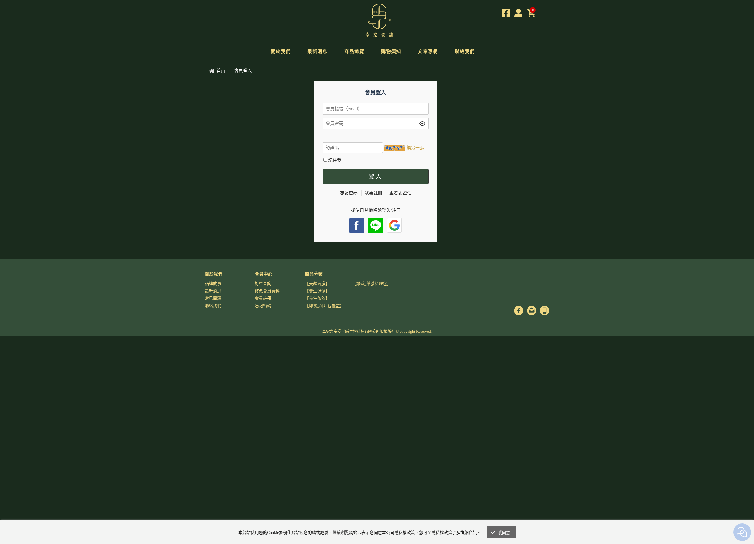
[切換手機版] (544, 310)
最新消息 (317, 51)
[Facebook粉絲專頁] (518, 310)
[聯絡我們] (531, 310)
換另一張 (415, 147)
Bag (531, 13)
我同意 (504, 532)
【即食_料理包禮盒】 (324, 306)
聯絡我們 (465, 51)
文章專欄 (428, 51)
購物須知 (391, 51)
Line (375, 225)
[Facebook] (506, 13)
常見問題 (213, 298)
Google (394, 225)
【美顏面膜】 (317, 283)
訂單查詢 (263, 283)
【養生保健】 (317, 291)
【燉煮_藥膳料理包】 (371, 283)
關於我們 (281, 51)
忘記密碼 (349, 193)
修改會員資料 (267, 291)
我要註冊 (373, 193)
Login (518, 13)
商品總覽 (354, 51)
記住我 (334, 160)
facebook (356, 225)
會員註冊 (263, 298)
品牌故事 (213, 283)
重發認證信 (400, 193)
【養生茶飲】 (317, 298)
